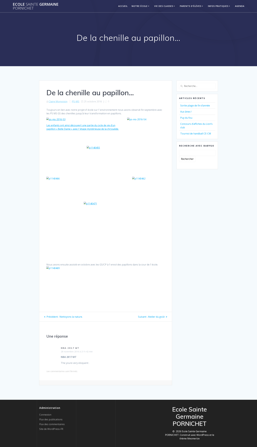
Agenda (239, 6)
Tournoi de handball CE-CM (195, 133)
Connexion (45, 414)
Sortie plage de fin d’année (195, 105)
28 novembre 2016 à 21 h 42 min (77, 351)
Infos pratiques (218, 6)
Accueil (123, 6)
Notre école (140, 6)
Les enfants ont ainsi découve (63, 125)
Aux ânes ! (185, 111)
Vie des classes (163, 6)
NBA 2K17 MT (70, 348)
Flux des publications (50, 419)
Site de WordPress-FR (51, 429)
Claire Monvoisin (58, 101)
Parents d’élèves (190, 6)
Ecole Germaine (35, 6)
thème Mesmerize (190, 438)
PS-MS (75, 101)
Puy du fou (186, 117)
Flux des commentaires (52, 424)
